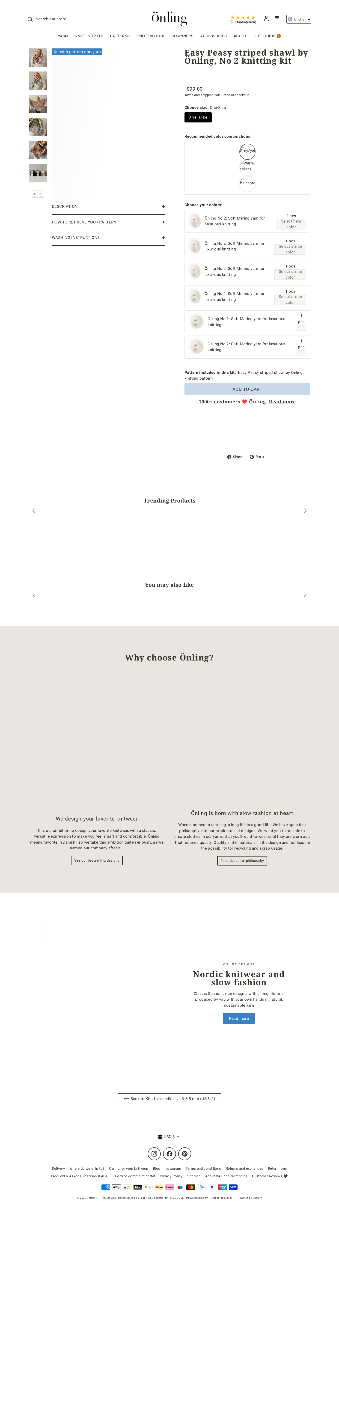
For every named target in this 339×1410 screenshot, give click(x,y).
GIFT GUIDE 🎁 (267, 36)
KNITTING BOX (150, 36)
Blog (156, 1168)
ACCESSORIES (213, 36)
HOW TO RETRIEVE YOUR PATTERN (84, 222)
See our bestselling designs (96, 860)
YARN (63, 36)
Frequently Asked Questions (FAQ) (79, 1176)
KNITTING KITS (89, 36)
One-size (198, 117)
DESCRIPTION (65, 206)
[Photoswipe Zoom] (108, 122)
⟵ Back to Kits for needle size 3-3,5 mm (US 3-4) (169, 1098)
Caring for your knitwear (128, 1168)
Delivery (58, 1168)
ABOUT (240, 36)
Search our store (51, 19)
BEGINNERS (182, 36)
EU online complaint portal (133, 1176)
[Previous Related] (34, 595)
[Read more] (96, 993)
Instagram (173, 1168)
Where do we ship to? (86, 1168)
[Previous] (34, 511)
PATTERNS (120, 36)
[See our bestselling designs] (97, 742)
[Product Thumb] (38, 57)
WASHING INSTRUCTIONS (76, 237)
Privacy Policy (171, 1176)
